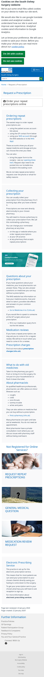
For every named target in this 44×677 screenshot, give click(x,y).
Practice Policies (7, 621)
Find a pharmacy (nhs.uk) (20, 415)
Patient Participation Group (12, 627)
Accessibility (21, 663)
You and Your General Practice (13, 637)
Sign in (21, 654)
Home (3, 84)
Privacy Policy (6, 634)
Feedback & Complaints (10, 630)
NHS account (24, 136)
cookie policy (18, 47)
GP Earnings (6, 624)
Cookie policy (21, 666)
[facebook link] (6, 643)
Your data (21, 670)
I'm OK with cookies (13, 54)
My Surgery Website (21, 660)
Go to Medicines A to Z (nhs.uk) (22, 310)
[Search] (41, 78)
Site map (21, 673)
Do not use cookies (12, 61)
